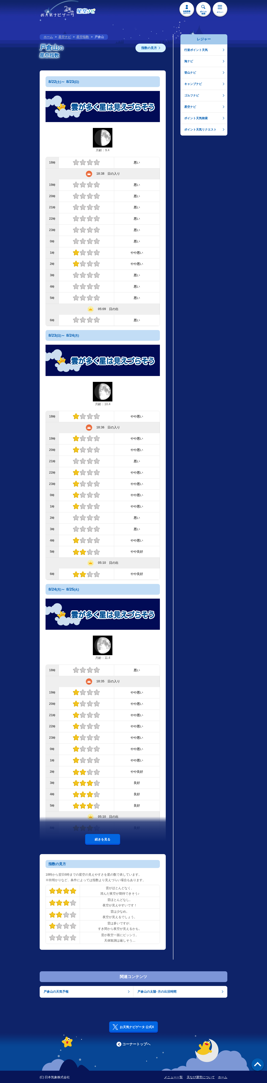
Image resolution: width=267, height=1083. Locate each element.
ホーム (48, 37)
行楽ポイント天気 (196, 49)
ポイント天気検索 (196, 118)
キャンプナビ (193, 83)
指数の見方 (149, 47)
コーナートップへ (136, 1044)
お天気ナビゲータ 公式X (137, 1027)
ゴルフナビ (191, 95)
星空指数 (82, 37)
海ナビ (188, 61)
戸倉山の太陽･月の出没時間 (157, 991)
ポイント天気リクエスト (200, 129)
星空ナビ (64, 37)
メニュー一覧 (173, 1077)
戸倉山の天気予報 (56, 991)
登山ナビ (190, 72)
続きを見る (102, 839)
